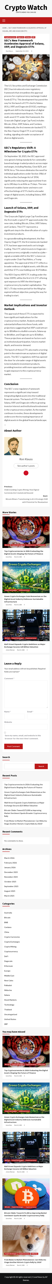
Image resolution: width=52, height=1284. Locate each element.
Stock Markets (10, 1000)
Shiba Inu (8, 990)
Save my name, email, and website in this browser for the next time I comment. (23, 737)
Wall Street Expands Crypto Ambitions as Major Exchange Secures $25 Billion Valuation (24, 804)
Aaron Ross (9, 557)
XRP (33, 37)
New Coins (8, 980)
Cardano (7, 927)
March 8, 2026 (18, 557)
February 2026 (10, 863)
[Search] (48, 20)
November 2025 (11, 877)
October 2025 (10, 881)
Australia (8, 913)
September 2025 (11, 886)
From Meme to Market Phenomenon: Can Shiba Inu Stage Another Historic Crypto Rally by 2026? (25, 822)
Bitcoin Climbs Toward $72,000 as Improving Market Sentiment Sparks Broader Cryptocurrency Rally (25, 813)
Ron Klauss (9, 51)
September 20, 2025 (22, 51)
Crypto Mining (10, 947)
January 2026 (9, 867)
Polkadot (8, 985)
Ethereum (41, 545)
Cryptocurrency (10, 37)
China (6, 932)
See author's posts (26, 465)
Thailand (8, 1009)
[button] (4, 20)
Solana (28, 37)
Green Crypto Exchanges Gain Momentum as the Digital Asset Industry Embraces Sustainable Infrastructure (25, 599)
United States (10, 1019)
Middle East (9, 976)
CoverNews (37, 1277)
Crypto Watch (26, 7)
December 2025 (11, 872)
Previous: (21, 489)
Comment (9, 678)
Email (30, 711)
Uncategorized (10, 1014)
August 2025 (9, 891)
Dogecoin (21, 37)
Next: (27, 499)
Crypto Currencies (12, 937)
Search (6, 757)
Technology (9, 1005)
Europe (7, 971)
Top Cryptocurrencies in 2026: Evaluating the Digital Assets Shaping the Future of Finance (23, 785)
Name (7, 711)
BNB (6, 922)
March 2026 (9, 858)
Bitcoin (7, 545)
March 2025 (9, 896)
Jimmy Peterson (10, 650)
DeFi (6, 956)
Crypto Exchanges (18, 545)
